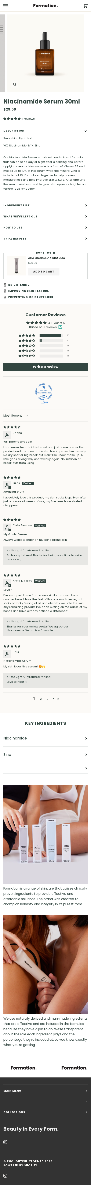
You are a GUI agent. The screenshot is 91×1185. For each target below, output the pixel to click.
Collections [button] (14, 1112)
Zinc (7, 754)
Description (14, 130)
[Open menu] (9, 5)
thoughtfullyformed (25, 1161)
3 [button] (47, 699)
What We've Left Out (20, 216)
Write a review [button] (45, 366)
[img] (12, 427)
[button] (12, 119)
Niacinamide (15, 738)
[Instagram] (5, 1142)
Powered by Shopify (20, 1165)
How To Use (12, 227)
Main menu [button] (12, 1091)
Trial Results (15, 238)
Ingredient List (16, 205)
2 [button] (41, 699)
